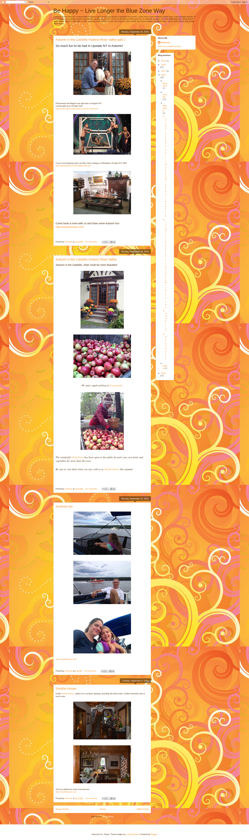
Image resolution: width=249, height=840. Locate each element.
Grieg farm (115, 385)
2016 (163, 75)
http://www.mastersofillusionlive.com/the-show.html (77, 109)
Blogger (154, 834)
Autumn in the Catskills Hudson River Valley (86, 259)
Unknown (165, 42)
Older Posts (143, 809)
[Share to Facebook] (111, 242)
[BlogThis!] (106, 242)
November (165, 84)
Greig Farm (77, 457)
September (165, 108)
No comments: (91, 242)
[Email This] (103, 242)
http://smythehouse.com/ (70, 227)
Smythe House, (67, 694)
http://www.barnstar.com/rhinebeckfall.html (73, 166)
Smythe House (111, 469)
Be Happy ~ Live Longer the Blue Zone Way (109, 11)
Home (103, 809)
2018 (163, 64)
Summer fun (64, 506)
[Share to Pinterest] (114, 242)
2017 (163, 71)
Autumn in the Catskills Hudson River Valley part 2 (91, 39)
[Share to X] (108, 242)
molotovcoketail (132, 834)
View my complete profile (169, 46)
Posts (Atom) (108, 816)
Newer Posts (62, 809)
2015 (163, 373)
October (165, 95)
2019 (163, 61)
